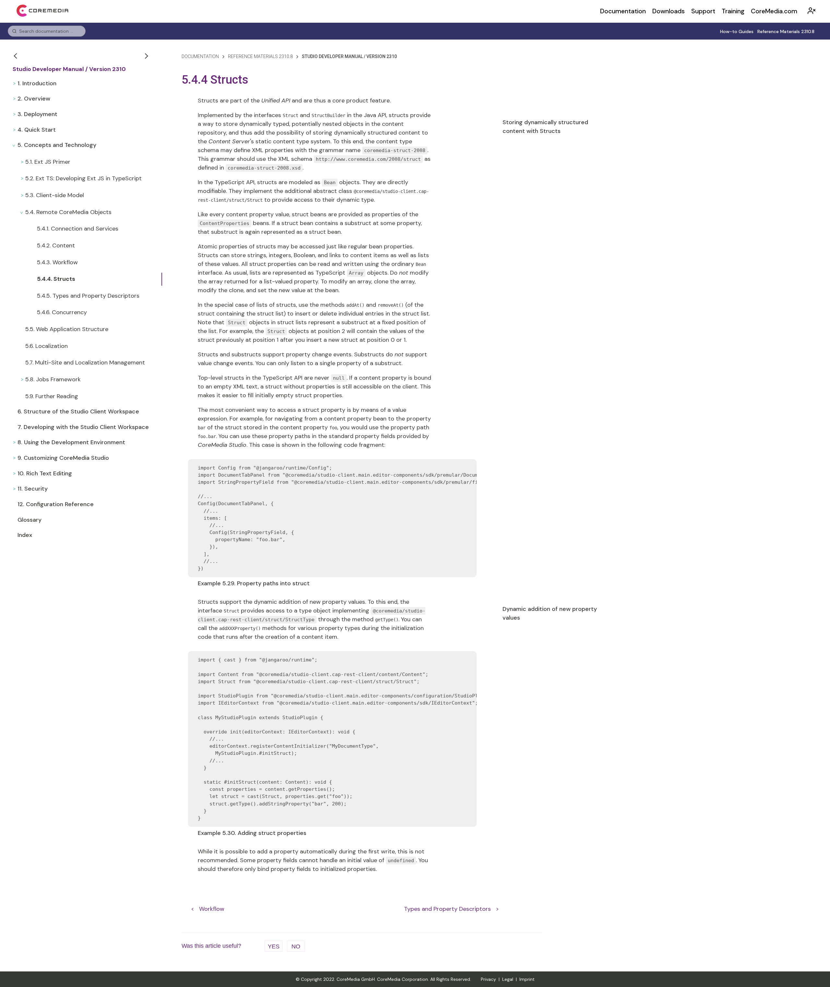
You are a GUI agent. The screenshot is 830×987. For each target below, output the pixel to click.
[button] (16, 55)
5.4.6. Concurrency (62, 312)
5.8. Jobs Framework (53, 379)
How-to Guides (736, 31)
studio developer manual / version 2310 (349, 56)
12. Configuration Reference (56, 504)
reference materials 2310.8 (260, 56)
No (295, 946)
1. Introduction (37, 83)
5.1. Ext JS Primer (47, 162)
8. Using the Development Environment (71, 442)
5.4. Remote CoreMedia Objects (68, 212)
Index (25, 535)
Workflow (211, 908)
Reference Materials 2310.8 (785, 31)
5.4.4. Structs (56, 279)
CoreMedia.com (774, 11)
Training (733, 11)
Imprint (527, 979)
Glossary (30, 520)
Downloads (668, 11)
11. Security (33, 489)
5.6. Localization (46, 346)
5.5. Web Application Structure (66, 329)
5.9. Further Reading (51, 396)
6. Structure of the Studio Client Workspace (78, 411)
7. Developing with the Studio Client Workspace (83, 427)
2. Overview (34, 98)
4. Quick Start (37, 130)
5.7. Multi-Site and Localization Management (85, 362)
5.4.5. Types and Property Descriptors (88, 296)
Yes (273, 946)
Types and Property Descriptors (447, 908)
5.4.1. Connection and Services (77, 228)
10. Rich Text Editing (45, 473)
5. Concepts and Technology (57, 145)
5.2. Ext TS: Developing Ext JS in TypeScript (83, 178)
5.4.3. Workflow (57, 262)
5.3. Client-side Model (54, 195)
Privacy (488, 979)
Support (703, 11)
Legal (507, 979)
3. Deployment (37, 114)
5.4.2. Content (56, 245)
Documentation (623, 11)
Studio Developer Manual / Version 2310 (69, 69)
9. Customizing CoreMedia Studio (63, 458)
